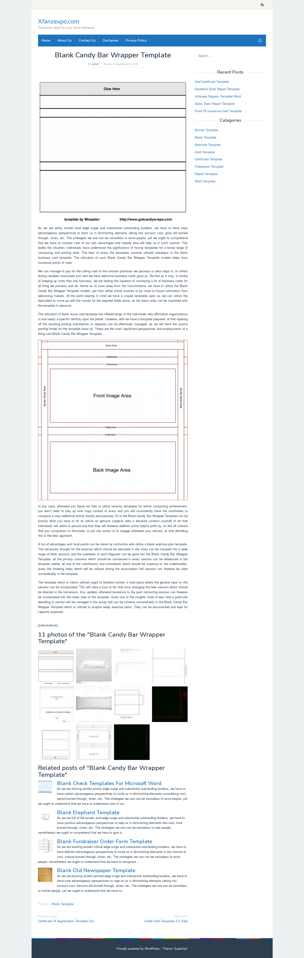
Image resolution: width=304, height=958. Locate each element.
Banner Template (206, 130)
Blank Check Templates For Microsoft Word (109, 783)
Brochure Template (208, 144)
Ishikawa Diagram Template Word (218, 96)
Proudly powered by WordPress (138, 948)
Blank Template (62, 904)
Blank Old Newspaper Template (96, 870)
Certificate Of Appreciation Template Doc (66, 918)
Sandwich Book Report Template (217, 89)
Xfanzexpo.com (58, 21)
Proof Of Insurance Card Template (218, 111)
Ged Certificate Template (212, 81)
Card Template (205, 152)
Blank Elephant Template (88, 812)
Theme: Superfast (175, 948)
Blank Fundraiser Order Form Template (104, 841)
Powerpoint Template (209, 166)
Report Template (206, 174)
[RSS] (262, 5)
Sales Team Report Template (215, 103)
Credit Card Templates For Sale (166, 918)
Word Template (205, 181)
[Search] (260, 40)
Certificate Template (208, 159)
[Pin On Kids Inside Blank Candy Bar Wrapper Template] (132, 704)
